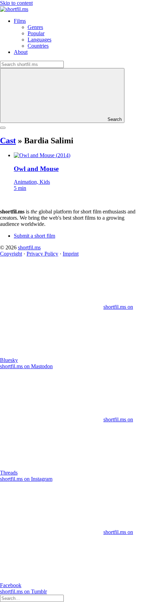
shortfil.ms (29, 247)
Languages (39, 39)
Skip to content (16, 3)
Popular (36, 33)
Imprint (71, 254)
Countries (38, 46)
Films (20, 21)
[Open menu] (3, 128)
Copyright (11, 254)
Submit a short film (34, 236)
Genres (35, 27)
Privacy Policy (42, 254)
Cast (8, 140)
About (21, 52)
